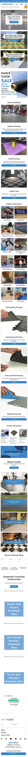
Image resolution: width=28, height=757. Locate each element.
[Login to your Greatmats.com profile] (21, 4)
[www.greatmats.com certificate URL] (14, 719)
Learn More (14, 467)
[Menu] (2, 4)
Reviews (23, 1)
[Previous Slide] (2, 436)
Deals (19, 1)
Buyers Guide (8, 1)
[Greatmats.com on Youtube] (11, 739)
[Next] (26, 564)
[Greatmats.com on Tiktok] (20, 739)
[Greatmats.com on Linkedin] (25, 739)
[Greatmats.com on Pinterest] (16, 739)
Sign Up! (13, 753)
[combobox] (14, 6)
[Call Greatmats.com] (17, 4)
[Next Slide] (26, 436)
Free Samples (15, 1)
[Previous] (2, 564)
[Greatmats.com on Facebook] (1, 739)
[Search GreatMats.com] (25, 7)
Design (2, 1)
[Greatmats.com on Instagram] (6, 739)
